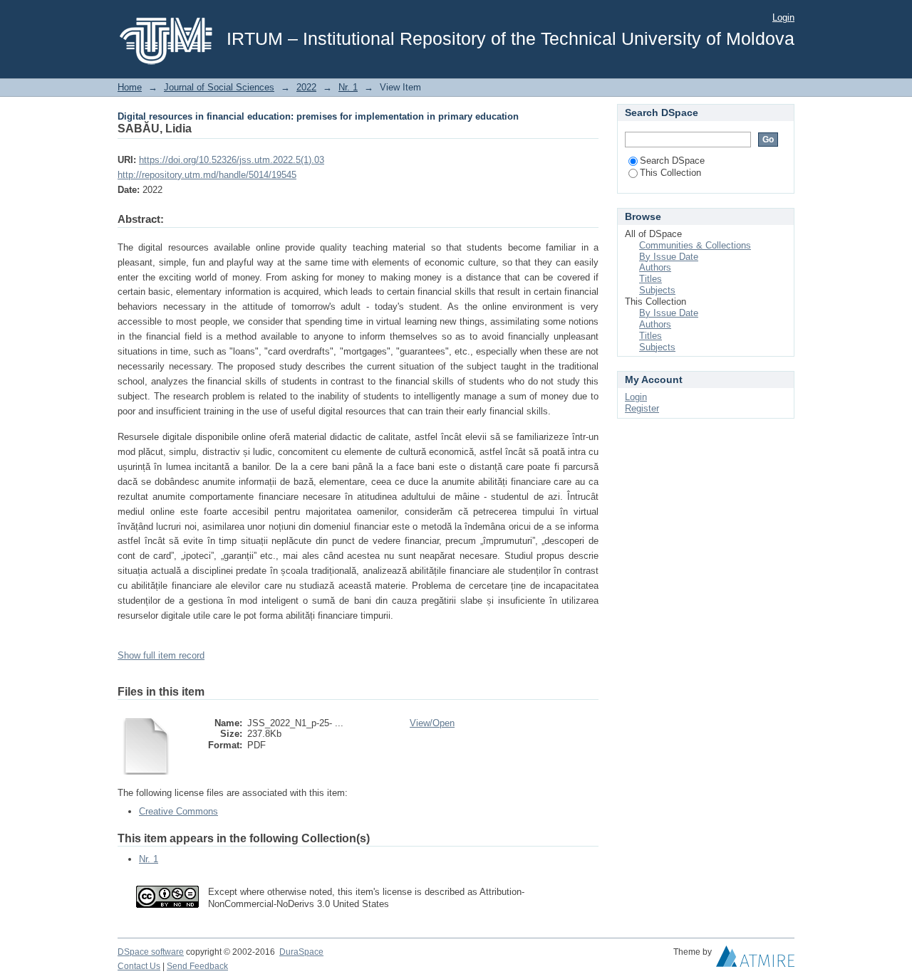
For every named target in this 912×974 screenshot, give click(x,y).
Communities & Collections (695, 245)
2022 (306, 87)
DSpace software (151, 952)
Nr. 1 (348, 87)
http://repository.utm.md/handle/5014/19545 (207, 174)
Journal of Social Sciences (219, 87)
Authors (655, 267)
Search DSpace (672, 160)
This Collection (670, 172)
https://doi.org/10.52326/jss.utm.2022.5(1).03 (231, 160)
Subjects (657, 290)
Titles (650, 278)
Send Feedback (197, 966)
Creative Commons (178, 811)
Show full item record (161, 655)
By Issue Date (668, 256)
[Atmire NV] (755, 960)
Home (130, 87)
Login (783, 17)
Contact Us (139, 966)
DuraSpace (301, 952)
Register (642, 408)
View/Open (432, 723)
